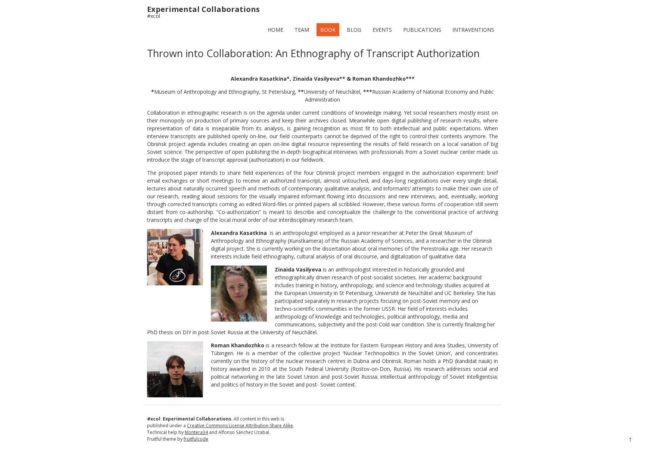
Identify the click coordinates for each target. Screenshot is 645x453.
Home (275, 29)
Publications (422, 29)
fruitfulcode (196, 439)
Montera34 (196, 432)
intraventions (473, 29)
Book (328, 29)
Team (302, 29)
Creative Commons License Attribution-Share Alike (240, 425)
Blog (354, 29)
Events (382, 29)
